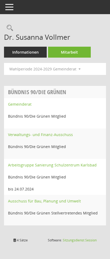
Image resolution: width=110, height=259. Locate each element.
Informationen (25, 52)
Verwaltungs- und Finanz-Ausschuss (40, 134)
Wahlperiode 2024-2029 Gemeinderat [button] (43, 68)
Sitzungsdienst (80, 240)
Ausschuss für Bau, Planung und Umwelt (44, 201)
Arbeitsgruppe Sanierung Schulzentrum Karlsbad (52, 165)
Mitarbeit (69, 52)
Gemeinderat (20, 104)
